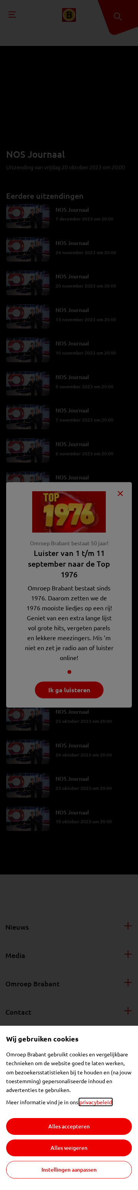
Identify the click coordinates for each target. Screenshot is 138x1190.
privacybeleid (95, 1101)
